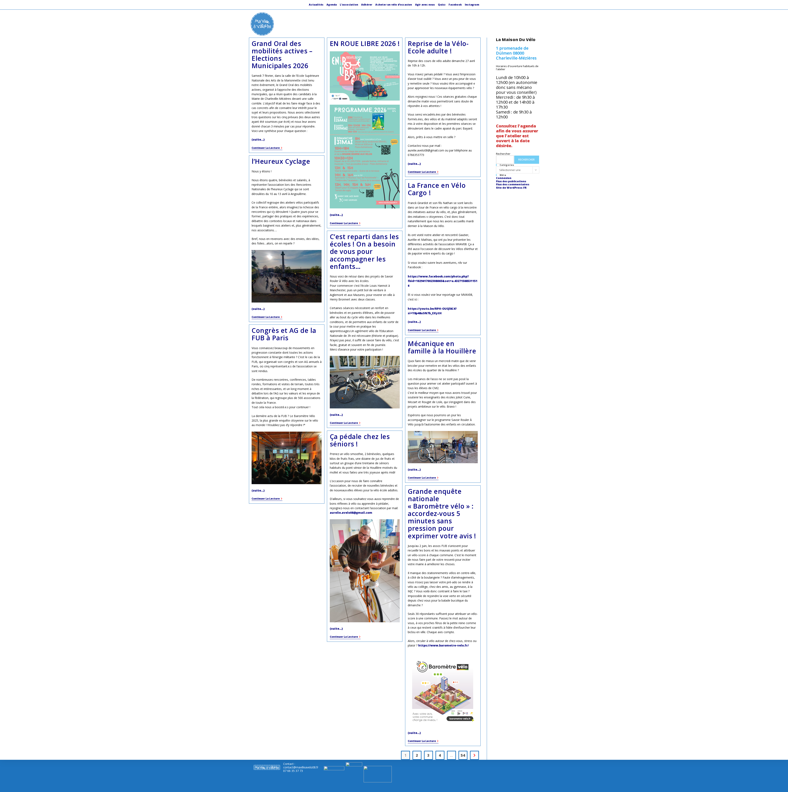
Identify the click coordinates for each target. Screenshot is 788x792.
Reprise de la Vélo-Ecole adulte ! (438, 47)
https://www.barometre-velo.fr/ (443, 645)
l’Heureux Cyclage (281, 161)
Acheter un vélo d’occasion (393, 4)
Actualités (316, 4)
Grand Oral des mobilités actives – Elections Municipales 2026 (282, 54)
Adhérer (366, 4)
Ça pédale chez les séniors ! (360, 440)
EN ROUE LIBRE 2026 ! (365, 43)
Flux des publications (511, 181)
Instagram (472, 4)
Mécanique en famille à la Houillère (442, 347)
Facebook (455, 4)
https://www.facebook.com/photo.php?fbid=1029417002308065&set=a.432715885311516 (442, 281)
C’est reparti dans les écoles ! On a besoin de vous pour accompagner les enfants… (364, 251)
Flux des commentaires (512, 184)
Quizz (442, 4)
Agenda (331, 4)
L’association (349, 4)
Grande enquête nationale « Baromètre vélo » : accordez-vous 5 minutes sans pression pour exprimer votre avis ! (442, 513)
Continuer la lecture (267, 148)
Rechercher (503, 154)
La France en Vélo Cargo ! (437, 189)
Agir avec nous (425, 4)
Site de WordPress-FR (511, 187)
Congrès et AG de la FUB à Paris (284, 334)
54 (463, 755)
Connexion (503, 178)
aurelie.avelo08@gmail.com (351, 513)
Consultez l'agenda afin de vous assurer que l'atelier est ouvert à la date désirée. (517, 135)
